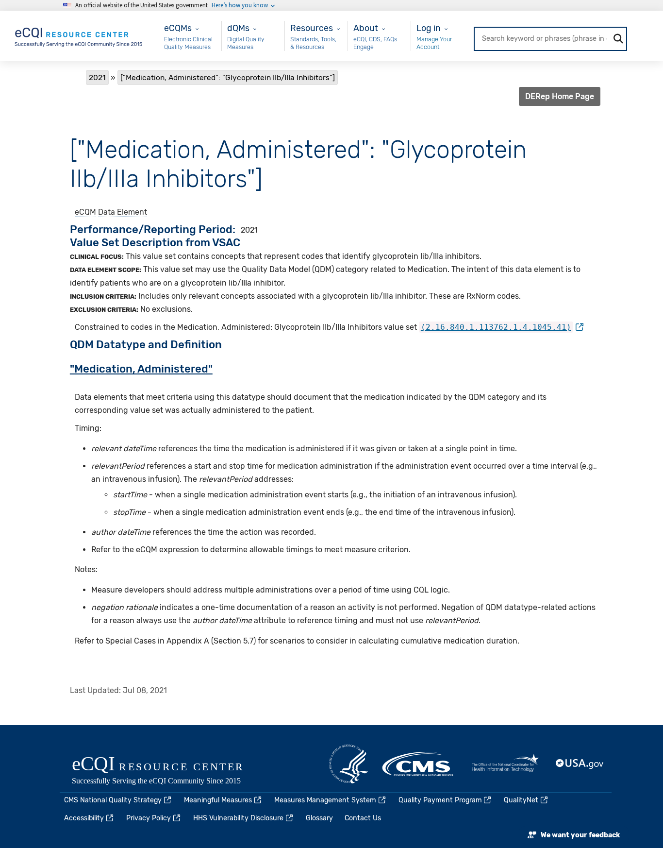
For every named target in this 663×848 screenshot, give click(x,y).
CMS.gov (418, 764)
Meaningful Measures (218, 800)
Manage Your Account (434, 43)
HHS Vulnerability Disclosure (238, 818)
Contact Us (363, 818)
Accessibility (84, 818)
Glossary (319, 818)
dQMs (238, 28)
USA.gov (580, 764)
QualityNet (521, 800)
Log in (428, 28)
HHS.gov (348, 764)
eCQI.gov (169, 771)
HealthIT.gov (505, 764)
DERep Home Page (559, 96)
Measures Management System (325, 800)
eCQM (85, 212)
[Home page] (79, 35)
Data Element (122, 212)
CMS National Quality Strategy (113, 800)
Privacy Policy (148, 818)
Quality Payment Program (440, 800)
